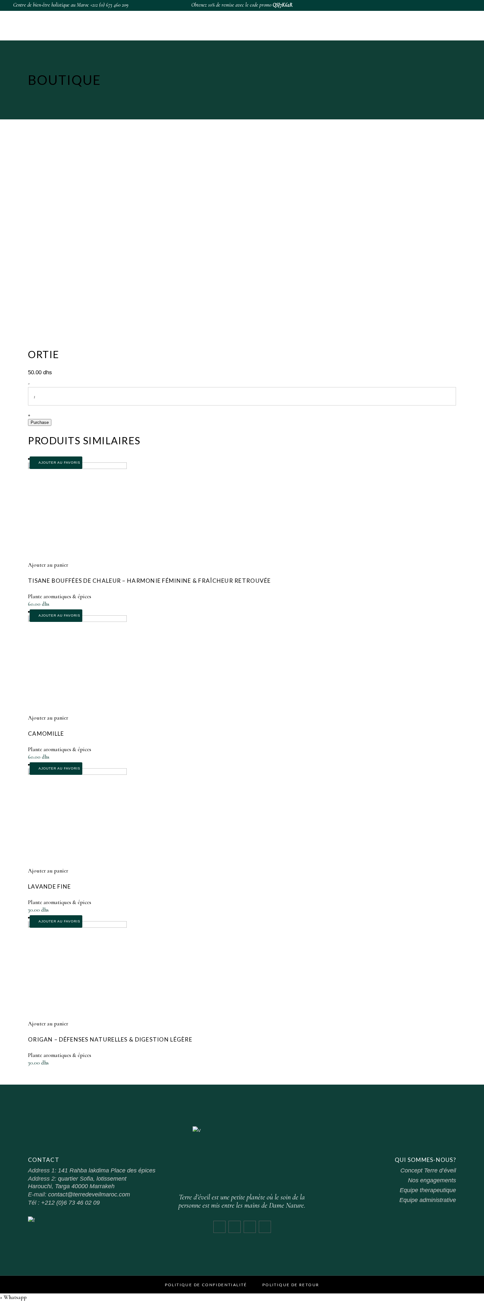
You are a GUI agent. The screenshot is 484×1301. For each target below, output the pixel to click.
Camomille (46, 733)
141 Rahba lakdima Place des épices (106, 1170)
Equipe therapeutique (428, 1190)
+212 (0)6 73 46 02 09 (70, 1202)
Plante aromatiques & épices (59, 596)
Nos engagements (432, 1180)
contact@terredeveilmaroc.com (89, 1194)
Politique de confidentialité (206, 1284)
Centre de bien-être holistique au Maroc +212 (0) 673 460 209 (70, 5)
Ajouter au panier (48, 564)
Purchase (40, 422)
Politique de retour (290, 1284)
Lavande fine (49, 886)
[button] (13, 1297)
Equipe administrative (427, 1200)
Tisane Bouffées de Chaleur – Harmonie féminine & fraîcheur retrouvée (149, 580)
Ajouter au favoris (58, 462)
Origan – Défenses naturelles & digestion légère (110, 1039)
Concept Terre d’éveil (428, 1170)
